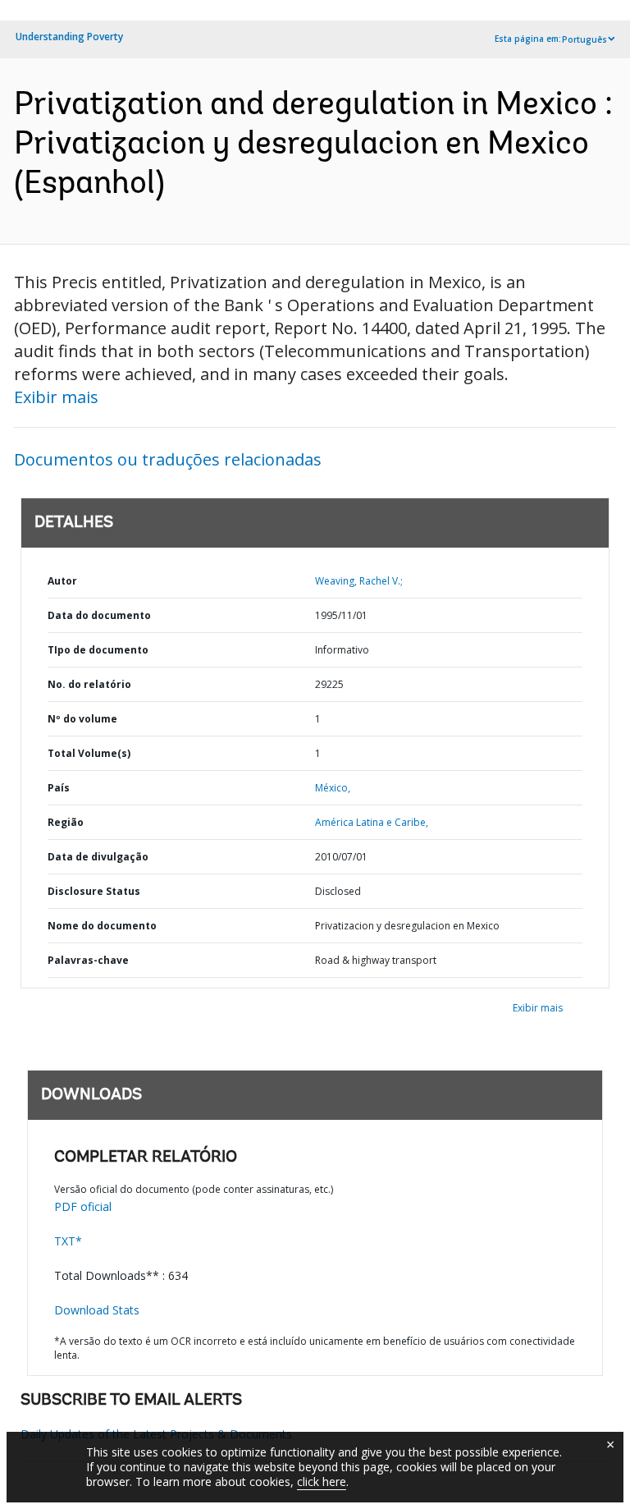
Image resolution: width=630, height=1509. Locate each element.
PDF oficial (83, 1206)
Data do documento (99, 615)
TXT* (68, 1241)
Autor (62, 581)
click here (321, 1481)
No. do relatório (89, 684)
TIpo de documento (98, 650)
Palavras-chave (88, 960)
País (59, 788)
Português (584, 39)
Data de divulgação (98, 857)
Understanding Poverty (69, 37)
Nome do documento (102, 926)
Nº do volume (82, 719)
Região (66, 822)
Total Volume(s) (89, 753)
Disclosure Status (94, 891)
